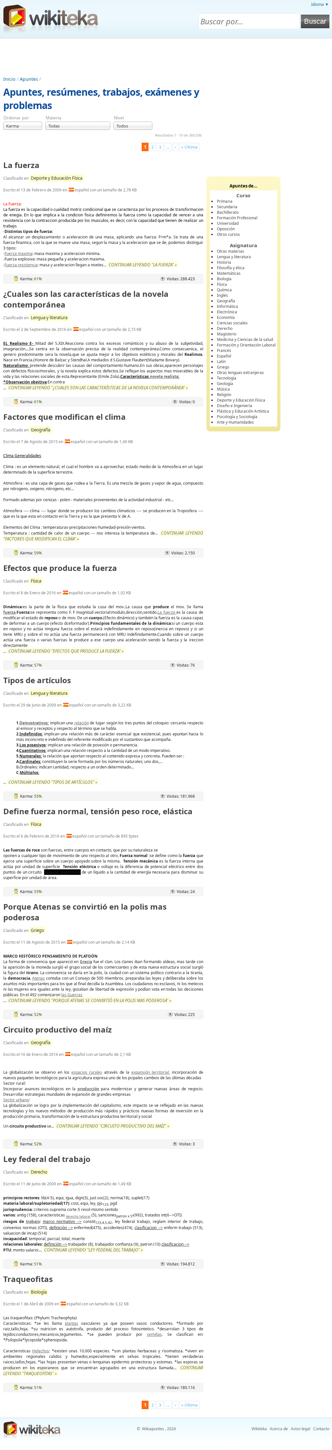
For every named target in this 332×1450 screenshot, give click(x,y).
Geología (225, 383)
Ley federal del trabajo (46, 1159)
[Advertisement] (166, 56)
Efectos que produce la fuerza (60, 567)
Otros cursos (228, 234)
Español (224, 356)
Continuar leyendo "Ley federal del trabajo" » (93, 1250)
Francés (224, 350)
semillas (154, 1334)
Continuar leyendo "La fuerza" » (143, 265)
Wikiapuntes (153, 1429)
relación (81, 723)
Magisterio (226, 334)
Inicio (9, 79)
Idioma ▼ (320, 4)
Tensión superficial (62, 872)
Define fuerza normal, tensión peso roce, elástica (98, 811)
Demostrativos (33, 723)
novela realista (164, 376)
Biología (39, 1292)
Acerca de (279, 1429)
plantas (71, 1323)
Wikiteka (259, 1429)
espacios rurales (86, 1072)
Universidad (228, 223)
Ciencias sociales (232, 323)
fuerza (9, 612)
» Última (189, 147)
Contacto (321, 1429)
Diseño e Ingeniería (234, 405)
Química (224, 290)
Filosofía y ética (230, 268)
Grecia (86, 961)
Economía (226, 317)
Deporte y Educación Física (56, 178)
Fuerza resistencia (21, 265)
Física (36, 581)
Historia (224, 262)
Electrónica (227, 312)
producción (88, 1089)
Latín (221, 361)
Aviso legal (300, 1429)
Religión (224, 394)
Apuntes (29, 79)
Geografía (40, 430)
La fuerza (21, 165)
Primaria (224, 201)
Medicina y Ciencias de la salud (245, 339)
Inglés (222, 295)
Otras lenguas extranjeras (240, 372)
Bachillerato (228, 212)
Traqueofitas (28, 1279)
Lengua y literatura (49, 317)
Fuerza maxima (18, 253)
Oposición (226, 229)
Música (223, 389)
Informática (227, 306)
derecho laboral (78, 1216)
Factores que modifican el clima (64, 416)
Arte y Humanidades (235, 422)
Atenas (38, 978)
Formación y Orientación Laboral (246, 345)
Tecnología (226, 378)
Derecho (39, 1172)
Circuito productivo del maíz (57, 1029)
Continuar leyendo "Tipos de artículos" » (52, 782)
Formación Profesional (237, 218)
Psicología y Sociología (237, 416)
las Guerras (71, 994)
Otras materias (230, 251)
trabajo (33, 1221)
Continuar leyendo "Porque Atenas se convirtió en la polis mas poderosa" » (89, 1000)
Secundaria (227, 207)
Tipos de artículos (37, 680)
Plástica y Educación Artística (243, 411)
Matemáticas (229, 273)
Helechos (40, 1351)
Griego (37, 930)
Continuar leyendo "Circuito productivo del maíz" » (112, 1126)
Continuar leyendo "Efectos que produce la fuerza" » (66, 651)
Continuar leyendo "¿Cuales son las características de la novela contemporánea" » (98, 388)
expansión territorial (150, 1072)
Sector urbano (16, 1100)
